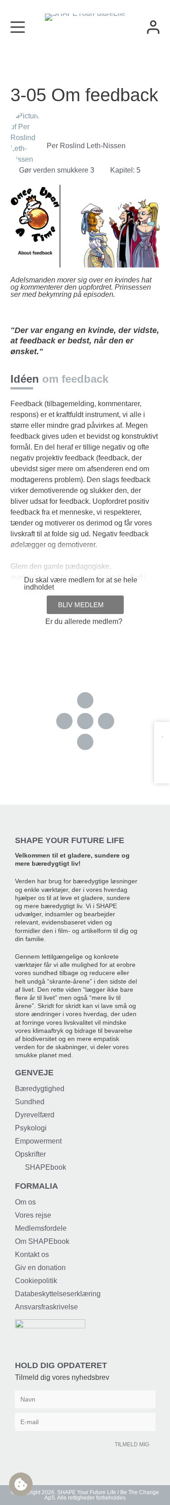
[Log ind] (153, 27)
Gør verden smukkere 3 (56, 170)
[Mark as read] (162, 750)
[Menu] (17, 27)
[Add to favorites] (162, 732)
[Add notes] (162, 767)
